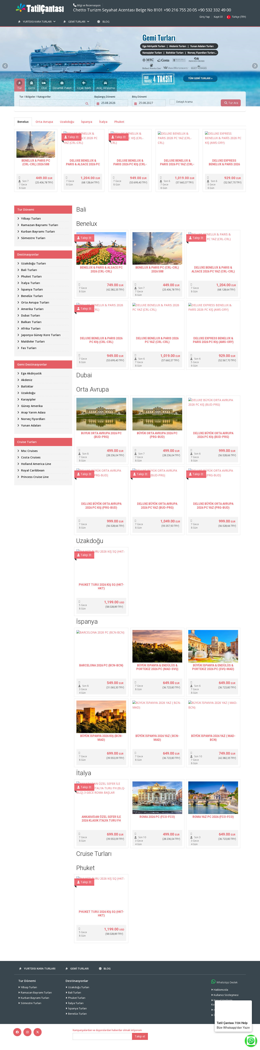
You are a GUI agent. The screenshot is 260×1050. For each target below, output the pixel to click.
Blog (106, 21)
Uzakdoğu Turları (78, 987)
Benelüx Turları (77, 1013)
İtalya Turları (75, 1003)
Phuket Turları (76, 998)
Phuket (119, 122)
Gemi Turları (76, 21)
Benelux (23, 122)
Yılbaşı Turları (29, 987)
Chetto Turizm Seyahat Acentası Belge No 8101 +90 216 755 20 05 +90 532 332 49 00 (152, 10)
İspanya (86, 122)
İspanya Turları (77, 1008)
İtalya (103, 122)
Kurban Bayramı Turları (35, 998)
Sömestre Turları (31, 1003)
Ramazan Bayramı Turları (36, 992)
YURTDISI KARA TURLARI (37, 21)
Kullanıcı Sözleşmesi (226, 995)
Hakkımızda (221, 989)
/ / (35, 96)
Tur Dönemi (27, 981)
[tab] (19, 84)
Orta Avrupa (44, 122)
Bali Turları (74, 992)
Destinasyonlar (77, 981)
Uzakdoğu (67, 122)
